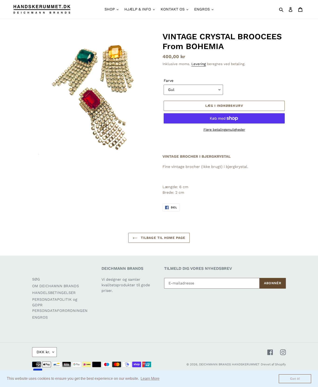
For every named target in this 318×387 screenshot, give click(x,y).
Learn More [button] (150, 378)
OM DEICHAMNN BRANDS (55, 286)
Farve (168, 80)
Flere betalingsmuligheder (224, 129)
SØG (36, 279)
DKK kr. (43, 352)
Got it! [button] (295, 378)
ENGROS (40, 317)
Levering (198, 64)
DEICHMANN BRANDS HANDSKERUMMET (229, 364)
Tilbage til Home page (163, 238)
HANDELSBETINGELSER (54, 292)
